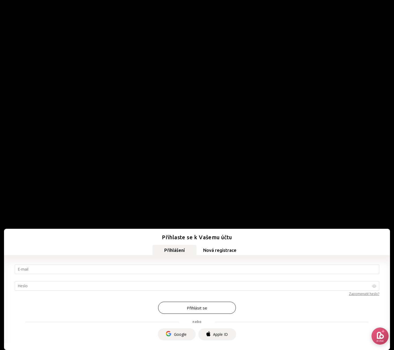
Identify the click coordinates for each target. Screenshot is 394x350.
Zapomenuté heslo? (364, 294)
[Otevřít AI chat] (380, 336)
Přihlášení (174, 250)
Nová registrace (219, 250)
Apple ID (220, 334)
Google (180, 334)
